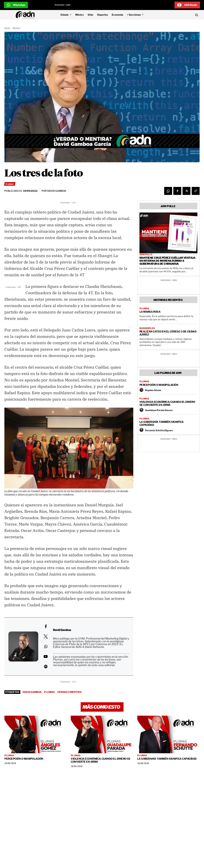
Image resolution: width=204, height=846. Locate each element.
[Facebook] (177, 191)
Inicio (7, 28)
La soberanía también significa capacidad (161, 423)
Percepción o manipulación (158, 384)
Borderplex (147, 328)
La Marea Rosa (150, 311)
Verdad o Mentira (69, 691)
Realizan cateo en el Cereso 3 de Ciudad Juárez (168, 333)
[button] (178, 14)
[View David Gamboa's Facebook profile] (45, 626)
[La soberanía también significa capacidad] (168, 734)
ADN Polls (145, 254)
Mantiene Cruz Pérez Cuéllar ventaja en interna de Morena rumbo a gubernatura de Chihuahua (167, 260)
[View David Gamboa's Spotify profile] (45, 666)
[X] (186, 191)
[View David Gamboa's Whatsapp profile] (45, 646)
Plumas (16, 28)
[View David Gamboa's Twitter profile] (45, 636)
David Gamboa (32, 691)
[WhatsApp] (168, 191)
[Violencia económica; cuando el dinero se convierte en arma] (102, 734)
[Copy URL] (196, 191)
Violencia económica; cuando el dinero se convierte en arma (167, 403)
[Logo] (26, 14)
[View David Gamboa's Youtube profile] (45, 656)
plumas (49, 691)
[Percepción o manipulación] (35, 734)
